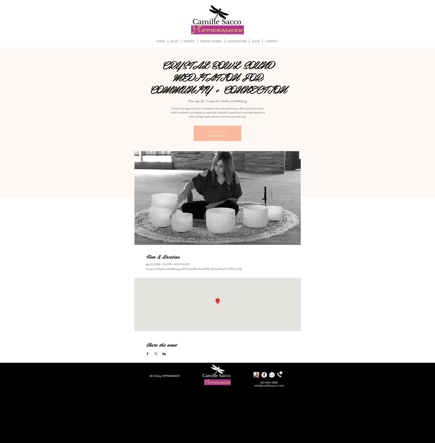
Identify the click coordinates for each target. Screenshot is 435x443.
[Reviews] (256, 375)
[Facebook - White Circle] (264, 375)
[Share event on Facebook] (147, 353)
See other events (217, 135)
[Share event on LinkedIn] (164, 353)
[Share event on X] (156, 353)
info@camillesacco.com (269, 385)
